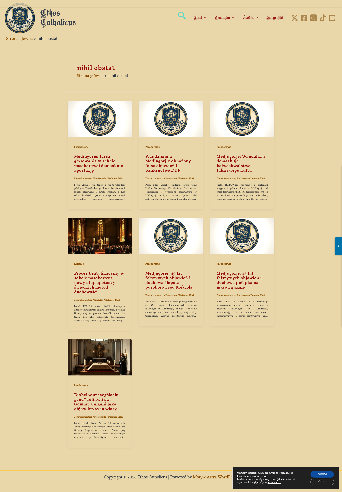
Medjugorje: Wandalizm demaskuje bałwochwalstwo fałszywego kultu (241, 163)
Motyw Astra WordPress (215, 478)
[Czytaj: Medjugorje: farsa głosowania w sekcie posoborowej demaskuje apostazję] (100, 119)
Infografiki (274, 18)
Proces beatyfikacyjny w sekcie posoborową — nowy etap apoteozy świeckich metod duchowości (99, 282)
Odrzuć (322, 481)
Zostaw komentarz (83, 178)
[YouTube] (332, 17)
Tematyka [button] (222, 18)
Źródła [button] (248, 18)
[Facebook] (303, 17)
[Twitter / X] (294, 17)
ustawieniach (274, 483)
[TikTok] (322, 17)
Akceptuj (322, 474)
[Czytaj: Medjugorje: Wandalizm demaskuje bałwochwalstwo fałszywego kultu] (242, 119)
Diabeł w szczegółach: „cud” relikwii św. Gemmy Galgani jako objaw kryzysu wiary (96, 401)
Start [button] (198, 18)
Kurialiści (79, 264)
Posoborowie (81, 147)
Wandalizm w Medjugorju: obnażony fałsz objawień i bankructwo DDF (168, 163)
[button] (182, 18)
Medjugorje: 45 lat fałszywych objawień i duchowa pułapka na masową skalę (239, 280)
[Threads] (313, 17)
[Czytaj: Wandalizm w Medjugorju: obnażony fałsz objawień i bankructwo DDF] (171, 119)
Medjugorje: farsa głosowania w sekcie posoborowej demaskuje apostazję (98, 163)
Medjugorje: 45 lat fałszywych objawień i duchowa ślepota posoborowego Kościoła (168, 280)
